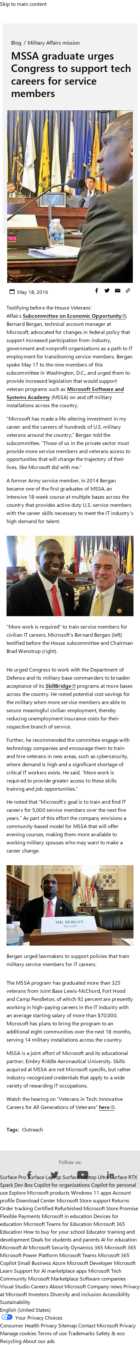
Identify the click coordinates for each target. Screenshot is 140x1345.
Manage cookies (18, 1333)
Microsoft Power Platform (29, 1255)
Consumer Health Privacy (28, 1325)
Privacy (127, 1325)
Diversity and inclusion (75, 1294)
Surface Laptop (44, 1176)
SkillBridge (58, 685)
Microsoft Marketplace (53, 1278)
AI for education (119, 1239)
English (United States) (25, 1309)
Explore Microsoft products (39, 1192)
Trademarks (81, 1333)
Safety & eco (110, 1333)
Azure (58, 1262)
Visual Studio (15, 1286)
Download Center (35, 1200)
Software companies (103, 1278)
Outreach (32, 1129)
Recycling (10, 1341)
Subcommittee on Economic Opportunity (72, 315)
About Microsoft (67, 1286)
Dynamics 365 (87, 1247)
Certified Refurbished (58, 1208)
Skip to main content (23, 3)
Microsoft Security (49, 1247)
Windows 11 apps (91, 1192)
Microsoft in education (67, 1216)
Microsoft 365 (120, 1247)
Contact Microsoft (98, 1325)
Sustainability (15, 1301)
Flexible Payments (20, 1216)
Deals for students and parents (65, 1239)
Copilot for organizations (62, 1184)
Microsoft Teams (78, 1255)
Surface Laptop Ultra (86, 1176)
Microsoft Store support (83, 1200)
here (104, 1106)
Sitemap (67, 1325)
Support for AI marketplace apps (50, 1270)
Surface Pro (13, 1176)
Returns (120, 1200)
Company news (104, 1286)
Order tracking (16, 1208)
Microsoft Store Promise (110, 1208)
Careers (39, 1286)
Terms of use (52, 1333)
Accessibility (116, 1294)
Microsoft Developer (90, 1262)
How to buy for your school (54, 1231)
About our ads (39, 1341)
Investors (38, 1294)
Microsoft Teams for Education (57, 1223)
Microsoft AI (13, 1247)
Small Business (34, 1262)
